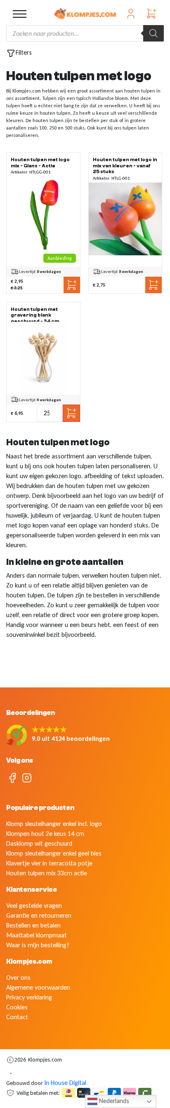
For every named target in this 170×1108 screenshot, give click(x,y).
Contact (17, 1017)
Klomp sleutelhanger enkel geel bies (54, 853)
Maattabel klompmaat (36, 935)
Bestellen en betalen (33, 925)
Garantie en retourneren (38, 915)
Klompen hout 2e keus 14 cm (45, 833)
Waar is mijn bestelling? (37, 945)
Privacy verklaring (29, 997)
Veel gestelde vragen (34, 905)
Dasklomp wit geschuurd (39, 843)
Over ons (18, 977)
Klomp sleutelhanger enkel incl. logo (54, 824)
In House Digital (65, 1083)
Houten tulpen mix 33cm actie (46, 873)
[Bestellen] (43, 213)
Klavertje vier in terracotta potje (49, 863)
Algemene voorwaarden (38, 987)
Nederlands (113, 1101)
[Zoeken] (153, 33)
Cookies (17, 1007)
